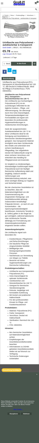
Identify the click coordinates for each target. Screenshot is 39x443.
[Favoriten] (34, 64)
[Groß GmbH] (19, 3)
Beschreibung (8, 78)
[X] (10, 70)
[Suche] (36, 9)
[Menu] (2, 3)
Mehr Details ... (18, 409)
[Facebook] (5, 72)
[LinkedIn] (14, 72)
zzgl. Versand (7, 54)
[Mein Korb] (35, 3)
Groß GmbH (7, 47)
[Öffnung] (32, 26)
